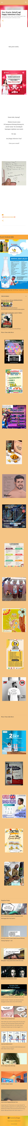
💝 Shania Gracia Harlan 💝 (8, 217)
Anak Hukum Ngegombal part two (9, 1102)
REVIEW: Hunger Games (7, 1084)
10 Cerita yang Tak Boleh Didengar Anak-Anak (12, 997)
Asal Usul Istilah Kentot (6, 1044)
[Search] (26, 2)
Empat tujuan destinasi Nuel (8, 1018)
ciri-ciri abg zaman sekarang (8, 1065)
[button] (3, 21)
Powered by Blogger (14, 1118)
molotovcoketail (17, 1120)
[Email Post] (3, 215)
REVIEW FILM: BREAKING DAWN (9, 978)
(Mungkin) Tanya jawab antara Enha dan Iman (12, 960)
